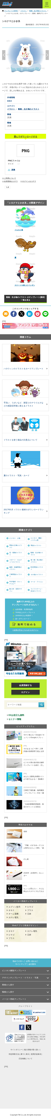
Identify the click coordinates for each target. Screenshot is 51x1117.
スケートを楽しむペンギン (25, 285)
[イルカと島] (26, 217)
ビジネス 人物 (14, 538)
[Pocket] (37, 312)
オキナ (11, 910)
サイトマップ (20, 964)
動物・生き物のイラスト (37, 553)
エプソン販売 (14, 907)
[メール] (6, 312)
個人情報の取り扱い (31, 1050)
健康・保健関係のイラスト (15, 568)
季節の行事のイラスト (15, 546)
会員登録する (25, 685)
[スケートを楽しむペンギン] (26, 272)
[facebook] (13, 312)
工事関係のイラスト (15, 575)
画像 (13, 170)
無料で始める (27, 624)
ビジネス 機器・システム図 (37, 539)
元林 (29, 914)
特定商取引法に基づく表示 (19, 1054)
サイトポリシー (16, 1050)
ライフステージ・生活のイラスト (37, 590)
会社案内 (32, 964)
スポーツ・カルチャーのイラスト (15, 561)
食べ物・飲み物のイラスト (37, 561)
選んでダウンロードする (25, 136)
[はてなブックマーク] (29, 312)
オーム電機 (13, 914)
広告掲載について (25, 1059)
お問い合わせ (31, 961)
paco (9, 101)
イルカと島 (19, 230)
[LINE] (45, 312)
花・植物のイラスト (15, 553)
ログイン (25, 692)
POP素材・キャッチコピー (15, 583)
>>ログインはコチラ (28, 181)
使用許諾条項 (36, 1054)
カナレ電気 (13, 917)
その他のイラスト (37, 574)
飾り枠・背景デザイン (15, 590)
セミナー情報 (14, 719)
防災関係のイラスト (37, 568)
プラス (30, 910)
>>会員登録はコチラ (10, 181)
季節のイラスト (36, 545)
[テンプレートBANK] (7, 4)
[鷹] (26, 245)
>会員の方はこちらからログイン (25, 630)
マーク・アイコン (37, 582)
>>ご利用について (9, 178)
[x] (21, 312)
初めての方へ (18, 961)
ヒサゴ (30, 907)
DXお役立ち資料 (16, 715)
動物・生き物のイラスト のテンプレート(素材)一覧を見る (25, 298)
